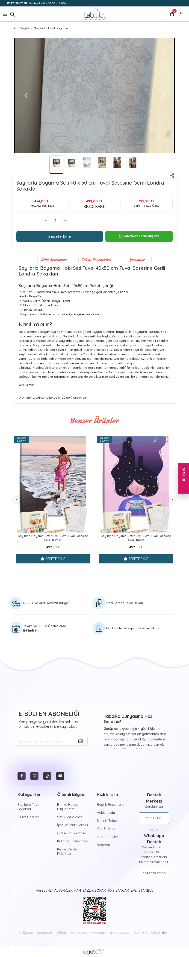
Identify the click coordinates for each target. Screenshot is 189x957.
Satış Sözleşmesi (70, 817)
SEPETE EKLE (55, 559)
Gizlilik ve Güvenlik (71, 833)
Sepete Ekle (59, 236)
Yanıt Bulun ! (154, 818)
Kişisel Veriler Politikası (67, 851)
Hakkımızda (106, 812)
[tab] (54, 260)
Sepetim (103, 845)
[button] (26, 95)
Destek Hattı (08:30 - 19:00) (36, 3)
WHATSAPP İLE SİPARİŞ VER (141, 236)
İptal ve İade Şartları (73, 825)
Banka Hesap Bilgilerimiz (67, 806)
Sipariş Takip (107, 820)
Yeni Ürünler (106, 828)
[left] (17, 500)
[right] (172, 500)
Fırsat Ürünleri (28, 817)
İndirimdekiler (107, 837)
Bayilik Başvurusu (110, 804)
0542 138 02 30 (154, 873)
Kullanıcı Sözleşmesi (72, 841)
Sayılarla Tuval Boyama (29, 806)
